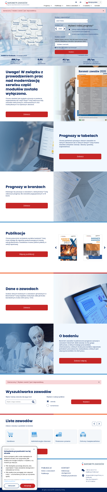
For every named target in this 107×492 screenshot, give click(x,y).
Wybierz (71, 52)
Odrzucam (11, 486)
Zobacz (26, 114)
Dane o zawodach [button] (72, 6)
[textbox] (70, 44)
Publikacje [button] (58, 6)
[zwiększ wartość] (64, 29)
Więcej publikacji (26, 254)
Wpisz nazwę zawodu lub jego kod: (19, 397)
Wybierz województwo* (62, 17)
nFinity (63, 490)
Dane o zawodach (48, 471)
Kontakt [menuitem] (97, 6)
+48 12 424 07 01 (91, 470)
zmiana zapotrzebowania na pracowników (85, 34)
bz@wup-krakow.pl (92, 472)
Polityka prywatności (69, 476)
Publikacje (45, 473)
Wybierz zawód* (60, 37)
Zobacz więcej (80, 361)
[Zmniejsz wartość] (56, 29)
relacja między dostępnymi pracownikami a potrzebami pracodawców (85, 30)
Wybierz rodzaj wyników (55, 397)
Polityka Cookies (25, 479)
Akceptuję (27, 486)
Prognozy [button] (47, 6)
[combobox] (71, 44)
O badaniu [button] (86, 6)
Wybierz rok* (59, 25)
